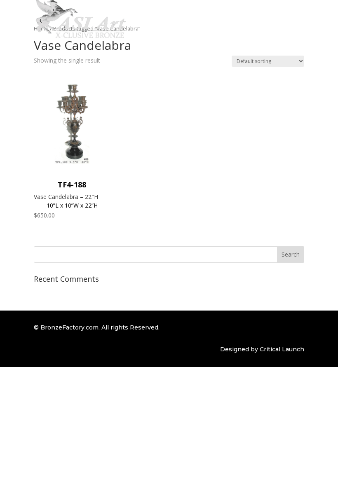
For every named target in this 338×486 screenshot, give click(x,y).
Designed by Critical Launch (262, 349)
